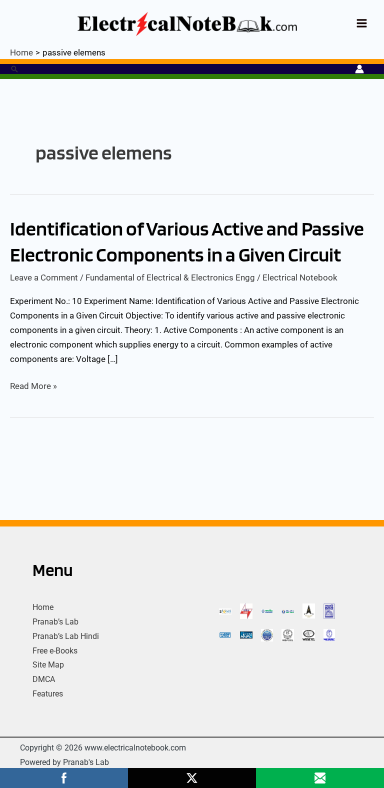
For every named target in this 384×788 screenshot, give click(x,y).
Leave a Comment (44, 277)
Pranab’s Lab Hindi (65, 636)
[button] (14, 69)
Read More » (33, 385)
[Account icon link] (359, 69)
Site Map (48, 665)
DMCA (43, 679)
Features (47, 693)
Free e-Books (55, 651)
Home (43, 607)
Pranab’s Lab (55, 621)
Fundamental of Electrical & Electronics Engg (170, 277)
